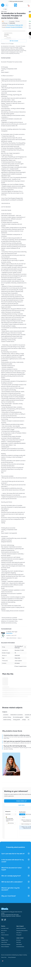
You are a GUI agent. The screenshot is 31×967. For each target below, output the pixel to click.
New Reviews (19, 944)
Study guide (18, 934)
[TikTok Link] (5, 920)
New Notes (18, 942)
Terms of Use (3, 957)
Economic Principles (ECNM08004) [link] (14, 27)
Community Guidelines (5, 944)
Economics (9, 633)
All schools (18, 940)
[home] (15, 5)
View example (14, 40)
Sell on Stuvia (4, 930)
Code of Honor (4, 942)
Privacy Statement (12, 957)
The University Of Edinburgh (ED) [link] (15, 25)
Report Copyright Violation (21, 666)
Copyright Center (4, 940)
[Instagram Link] (2, 920)
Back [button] (6, 9)
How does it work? (5, 928)
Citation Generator (5, 934)
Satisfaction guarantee (21, 928)
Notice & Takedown (5, 946)
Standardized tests (20, 946)
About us (3, 932)
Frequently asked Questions (22, 930)
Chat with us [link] (18, 932)
